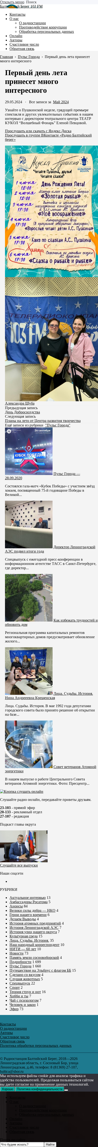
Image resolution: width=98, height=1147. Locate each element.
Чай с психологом (24, 1000)
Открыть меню (12, 2)
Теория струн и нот (25, 992)
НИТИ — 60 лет (23, 949)
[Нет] (66, 1090)
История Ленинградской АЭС (34, 928)
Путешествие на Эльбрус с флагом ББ (40, 970)
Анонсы (16, 906)
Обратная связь (22, 1132)
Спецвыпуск (20, 983)
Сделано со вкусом (25, 975)
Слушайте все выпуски (19, 865)
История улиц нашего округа (33, 932)
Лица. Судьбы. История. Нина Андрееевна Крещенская (49, 695)
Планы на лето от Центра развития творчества (43, 421)
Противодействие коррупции (43, 1110)
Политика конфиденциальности (39, 1089)
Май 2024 (61, 102)
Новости (17, 953)
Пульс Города (20, 966)
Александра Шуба (19, 403)
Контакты (17, 1097)
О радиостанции (32, 1106)
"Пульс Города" (57, 425)
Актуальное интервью (28, 898)
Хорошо (7, 1089)
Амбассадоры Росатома (29, 902)
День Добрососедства (22, 412)
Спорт (15, 987)
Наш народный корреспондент (34, 945)
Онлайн (16, 1119)
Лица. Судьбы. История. (29, 940)
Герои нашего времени (28, 915)
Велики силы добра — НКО (32, 910)
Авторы (16, 1123)
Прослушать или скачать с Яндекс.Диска (38, 131)
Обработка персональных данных (46, 1115)
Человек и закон (23, 1005)
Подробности (20, 962)
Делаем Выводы (23, 919)
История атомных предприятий (35, 923)
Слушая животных (25, 979)
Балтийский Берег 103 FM (21, 6)
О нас (14, 1102)
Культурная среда (24, 936)
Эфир (14, 1009)
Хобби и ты (19, 996)
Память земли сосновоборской (34, 958)
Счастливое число (24, 1127)
